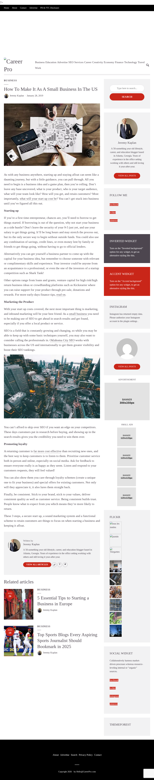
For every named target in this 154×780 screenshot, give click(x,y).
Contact (23, 8)
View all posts (127, 176)
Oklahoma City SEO (62, 340)
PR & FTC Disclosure (49, 8)
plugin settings (130, 321)
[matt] (116, 630)
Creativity (97, 62)
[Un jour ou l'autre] (116, 566)
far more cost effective (47, 451)
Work (38, 67)
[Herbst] (116, 591)
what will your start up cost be (38, 198)
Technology (130, 62)
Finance (119, 62)
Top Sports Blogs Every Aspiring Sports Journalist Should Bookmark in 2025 (67, 640)
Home (6, 8)
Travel (141, 62)
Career (87, 62)
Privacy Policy (86, 755)
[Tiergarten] (116, 553)
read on (60, 294)
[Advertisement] (77, 34)
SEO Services (75, 62)
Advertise (33, 8)
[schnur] (116, 604)
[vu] (116, 617)
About (14, 8)
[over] (116, 579)
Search (127, 97)
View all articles (37, 564)
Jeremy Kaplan (17, 95)
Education (50, 62)
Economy (109, 62)
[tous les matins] (116, 527)
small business (78, 313)
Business (40, 62)
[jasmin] (116, 540)
